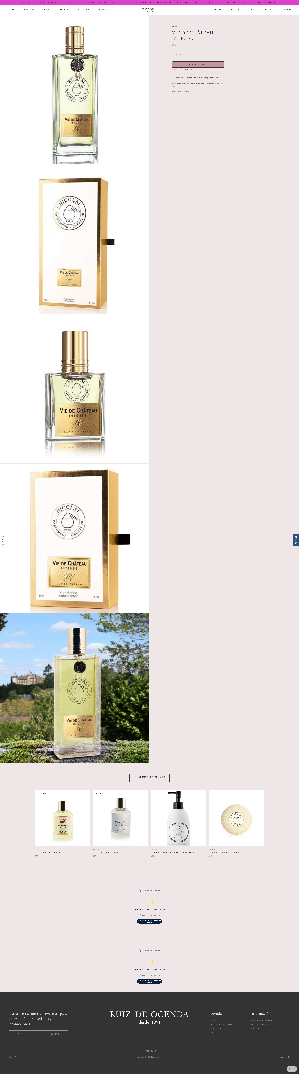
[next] (268, 821)
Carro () (287, 10)
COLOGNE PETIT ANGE (107, 853)
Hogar (47, 10)
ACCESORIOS (83, 10)
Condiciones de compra (261, 1020)
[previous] (30, 821)
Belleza (64, 10)
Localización (217, 1028)
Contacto (215, 1033)
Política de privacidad (260, 1024)
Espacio (235, 10)
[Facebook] (16, 1056)
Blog (213, 1020)
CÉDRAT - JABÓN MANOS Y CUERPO (172, 853)
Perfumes (29, 10)
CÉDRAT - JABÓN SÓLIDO (224, 853)
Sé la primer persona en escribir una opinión (149, 921)
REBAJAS (103, 10)
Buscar (268, 10)
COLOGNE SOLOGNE (47, 853)
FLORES (10, 10)
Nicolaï (176, 26)
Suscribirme (58, 1034)
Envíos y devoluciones (221, 1024)
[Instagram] (10, 1056)
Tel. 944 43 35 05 (149, 1051)
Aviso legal (255, 1028)
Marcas (217, 10)
